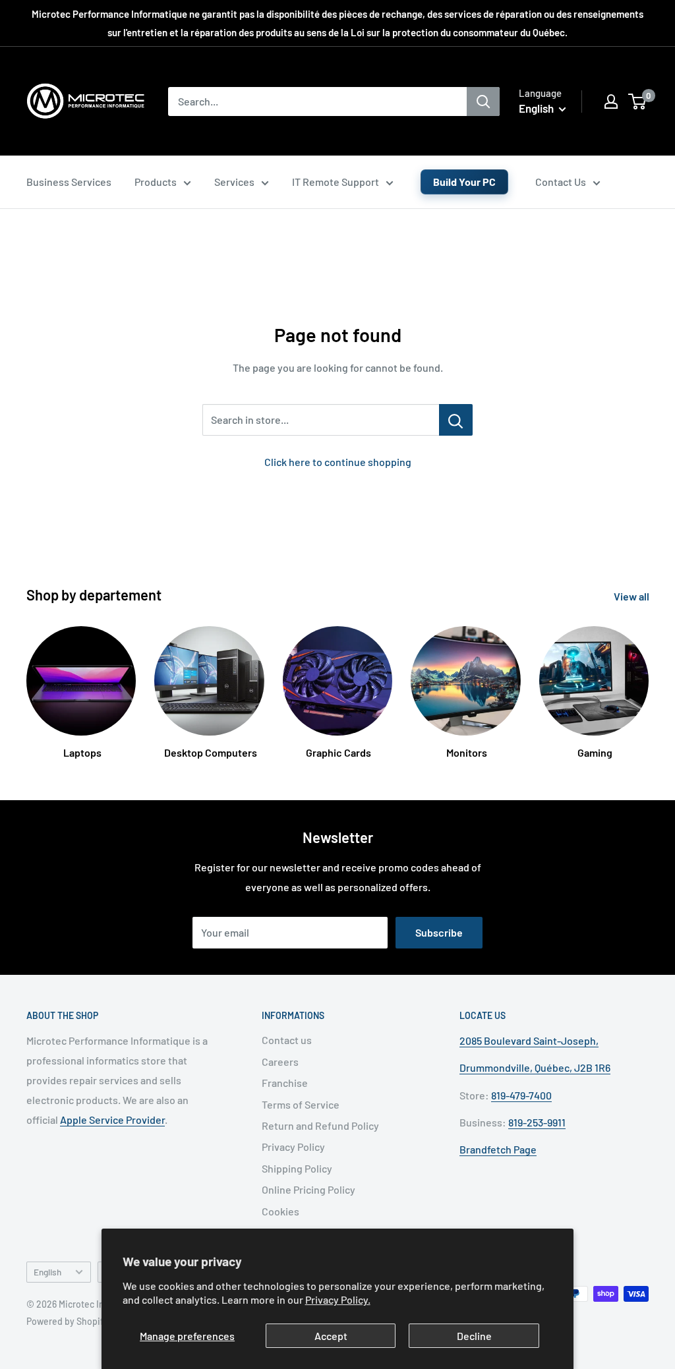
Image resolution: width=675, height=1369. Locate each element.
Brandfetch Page (498, 1149)
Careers (280, 1061)
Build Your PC (464, 181)
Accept (330, 1335)
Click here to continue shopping (337, 461)
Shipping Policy (297, 1168)
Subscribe (439, 932)
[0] (638, 101)
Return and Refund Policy (320, 1125)
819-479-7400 (521, 1095)
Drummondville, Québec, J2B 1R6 (534, 1067)
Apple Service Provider (112, 1119)
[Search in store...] (456, 420)
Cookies (280, 1211)
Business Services (68, 181)
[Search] (483, 101)
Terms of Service (300, 1104)
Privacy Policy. (337, 1299)
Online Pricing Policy (308, 1189)
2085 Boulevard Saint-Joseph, (529, 1040)
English (47, 1271)
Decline (474, 1335)
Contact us (287, 1040)
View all (632, 596)
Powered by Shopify (67, 1321)
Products (155, 181)
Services (234, 181)
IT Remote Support (335, 181)
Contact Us (560, 181)
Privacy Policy (293, 1146)
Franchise (285, 1082)
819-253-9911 (537, 1122)
